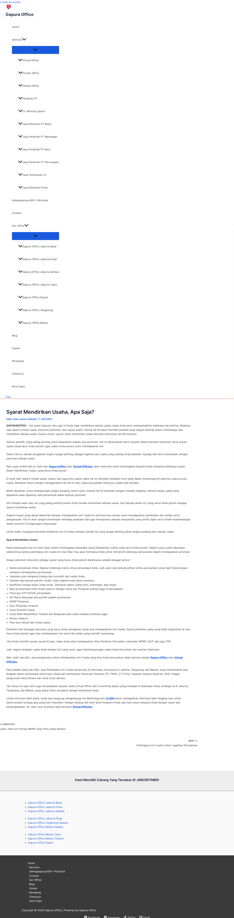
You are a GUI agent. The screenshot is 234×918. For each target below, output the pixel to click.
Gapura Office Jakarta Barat (39, 246)
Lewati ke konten (10, 2)
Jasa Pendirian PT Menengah (39, 136)
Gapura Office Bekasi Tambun (46, 838)
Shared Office (30, 85)
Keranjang (18, 361)
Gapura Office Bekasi (35, 322)
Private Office (30, 73)
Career (16, 348)
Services (17, 39)
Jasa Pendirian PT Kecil (36, 149)
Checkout (18, 373)
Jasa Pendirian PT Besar (36, 124)
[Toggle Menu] (35, 50)
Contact (17, 213)
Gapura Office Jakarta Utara (39, 284)
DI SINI (110, 698)
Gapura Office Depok (35, 297)
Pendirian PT (30, 98)
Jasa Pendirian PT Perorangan (40, 162)
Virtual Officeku (83, 466)
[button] (24, 39)
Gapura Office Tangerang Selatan (48, 822)
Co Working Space (33, 111)
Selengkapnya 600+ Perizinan (30, 200)
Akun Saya (18, 386)
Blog (14, 335)
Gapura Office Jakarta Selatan (40, 271)
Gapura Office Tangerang (37, 310)
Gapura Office (19, 14)
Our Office (18, 225)
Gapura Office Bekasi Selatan (45, 826)
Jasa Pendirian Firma (34, 187)
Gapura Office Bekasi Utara (44, 834)
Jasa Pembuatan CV (34, 174)
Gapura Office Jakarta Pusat (39, 259)
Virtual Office (30, 60)
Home (15, 26)
